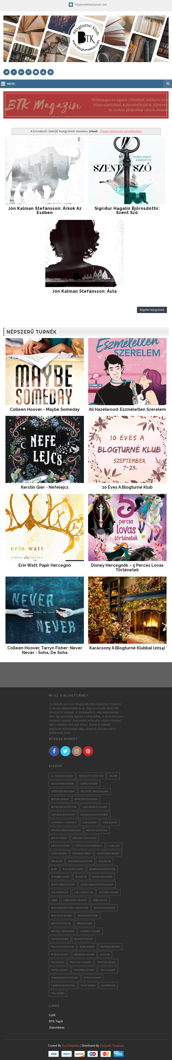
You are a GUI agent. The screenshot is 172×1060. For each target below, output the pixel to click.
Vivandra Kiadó (84, 970)
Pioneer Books (110, 946)
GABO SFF (114, 846)
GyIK (52, 1015)
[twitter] (6, 72)
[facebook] (14, 72)
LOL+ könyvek (83, 892)
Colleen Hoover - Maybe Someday (45, 409)
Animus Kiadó (89, 783)
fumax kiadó (92, 977)
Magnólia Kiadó (104, 908)
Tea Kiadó (57, 962)
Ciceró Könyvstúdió (94, 814)
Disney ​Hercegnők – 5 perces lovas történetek (127, 567)
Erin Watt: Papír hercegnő (44, 565)
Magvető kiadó (61, 915)
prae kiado (88, 985)
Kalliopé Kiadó (73, 869)
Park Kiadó (87, 946)
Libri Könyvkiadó (75, 900)
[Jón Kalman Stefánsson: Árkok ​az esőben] (45, 170)
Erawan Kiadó (60, 846)
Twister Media (106, 962)
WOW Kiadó (107, 970)
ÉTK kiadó (58, 993)
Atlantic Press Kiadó (94, 791)
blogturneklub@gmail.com (90, 4)
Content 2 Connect (64, 822)
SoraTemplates (70, 1045)
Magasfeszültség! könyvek (69, 908)
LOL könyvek (60, 892)
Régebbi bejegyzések (152, 309)
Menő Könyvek (61, 923)
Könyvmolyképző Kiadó (97, 884)
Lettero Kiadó (108, 892)
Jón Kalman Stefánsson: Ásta (84, 291)
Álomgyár (108, 985)
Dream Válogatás (84, 838)
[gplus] (21, 72)
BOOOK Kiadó (60, 799)
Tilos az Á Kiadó (80, 962)
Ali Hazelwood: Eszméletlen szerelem (127, 409)
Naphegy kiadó (90, 931)
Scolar (105, 954)
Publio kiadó (60, 954)
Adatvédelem (56, 1027)
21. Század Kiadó (62, 776)
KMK (54, 869)
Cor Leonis (89, 822)
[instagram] (28, 72)
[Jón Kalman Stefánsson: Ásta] (84, 253)
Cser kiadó (109, 822)
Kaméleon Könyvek (102, 869)
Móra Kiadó (85, 923)
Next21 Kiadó (60, 939)
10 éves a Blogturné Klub (127, 487)
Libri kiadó (100, 900)
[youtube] (43, 72)
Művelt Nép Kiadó (62, 931)
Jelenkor (104, 861)
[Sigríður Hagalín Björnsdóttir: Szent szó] (127, 170)
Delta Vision (59, 838)
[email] (36, 72)
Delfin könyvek (97, 830)
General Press (81, 853)
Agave (113, 776)
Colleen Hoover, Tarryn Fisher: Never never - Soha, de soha (44, 650)
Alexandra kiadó (62, 783)
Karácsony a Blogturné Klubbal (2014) (127, 647)
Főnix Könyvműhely (89, 846)
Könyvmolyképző (63, 884)
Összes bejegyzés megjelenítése (121, 131)
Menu (11, 83)
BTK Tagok (56, 1021)
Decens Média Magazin (66, 830)
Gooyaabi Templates (112, 1045)
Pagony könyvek (62, 946)
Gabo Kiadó (59, 853)
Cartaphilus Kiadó (94, 807)
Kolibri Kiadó (60, 877)
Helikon (56, 861)
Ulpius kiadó (59, 970)
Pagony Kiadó (83, 939)
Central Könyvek (63, 814)
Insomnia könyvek (80, 861)
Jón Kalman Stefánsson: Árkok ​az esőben (45, 210)
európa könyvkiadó (64, 977)
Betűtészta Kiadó (86, 799)
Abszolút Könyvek (91, 776)
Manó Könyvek (88, 915)
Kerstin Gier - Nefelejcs (45, 487)
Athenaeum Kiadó (63, 791)
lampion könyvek (63, 985)
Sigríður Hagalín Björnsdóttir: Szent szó (127, 210)
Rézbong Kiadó (84, 954)
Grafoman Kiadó (108, 853)
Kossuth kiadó (102, 877)
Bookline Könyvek (64, 807)
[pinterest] (50, 72)
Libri (54, 900)
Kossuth (81, 877)
